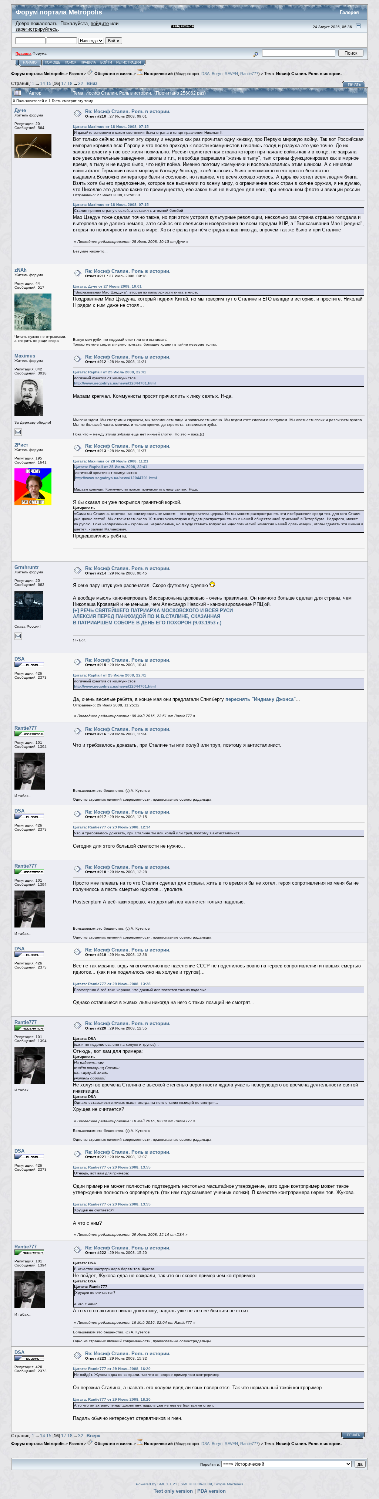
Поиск (70, 62)
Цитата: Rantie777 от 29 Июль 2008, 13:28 (112, 984)
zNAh (20, 270)
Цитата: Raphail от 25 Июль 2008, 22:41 (109, 372)
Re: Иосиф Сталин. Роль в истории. (128, 111)
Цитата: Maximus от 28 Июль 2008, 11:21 (110, 461)
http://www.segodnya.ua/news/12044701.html (115, 383)
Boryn (217, 73)
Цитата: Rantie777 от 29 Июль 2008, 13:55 (112, 1167)
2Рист (21, 445)
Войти (106, 62)
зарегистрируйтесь (37, 29)
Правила (88, 62)
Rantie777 (249, 73)
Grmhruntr (26, 567)
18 (70, 83)
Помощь (52, 62)
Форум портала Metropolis (37, 73)
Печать (354, 85)
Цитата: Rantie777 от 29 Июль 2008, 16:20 (112, 1369)
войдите (100, 23)
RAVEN (231, 73)
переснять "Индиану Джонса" (260, 699)
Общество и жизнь (113, 73)
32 (80, 83)
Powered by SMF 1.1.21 (156, 1484)
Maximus (24, 356)
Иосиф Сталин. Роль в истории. (309, 73)
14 (42, 83)
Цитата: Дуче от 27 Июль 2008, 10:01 (107, 286)
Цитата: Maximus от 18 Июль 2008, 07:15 (111, 127)
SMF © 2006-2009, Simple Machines (212, 1484)
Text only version (173, 1491)
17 (63, 83)
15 (48, 83)
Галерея (349, 12)
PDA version (211, 1491)
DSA (205, 73)
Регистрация (128, 62)
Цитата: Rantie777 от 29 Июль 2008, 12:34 (112, 827)
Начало (30, 62)
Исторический (158, 73)
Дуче (20, 110)
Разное (76, 73)
